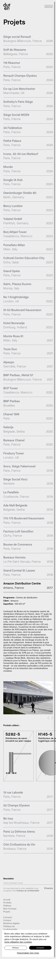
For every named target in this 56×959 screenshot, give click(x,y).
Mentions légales (11, 923)
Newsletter (8, 879)
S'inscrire (48, 888)
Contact (7, 920)
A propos (7, 917)
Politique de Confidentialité (10, 928)
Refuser (15, 947)
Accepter (40, 947)
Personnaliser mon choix (28, 953)
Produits (7, 902)
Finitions (7, 905)
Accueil (6, 899)
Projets (6, 911)
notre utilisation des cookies (18, 942)
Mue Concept (9, 908)
